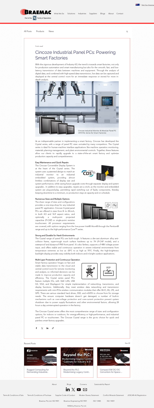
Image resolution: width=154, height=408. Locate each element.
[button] (71, 13)
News (51, 31)
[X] (73, 389)
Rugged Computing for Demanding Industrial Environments (38, 370)
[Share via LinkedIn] (47, 328)
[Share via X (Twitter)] (42, 328)
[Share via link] (53, 328)
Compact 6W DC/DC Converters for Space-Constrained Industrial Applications (110, 370)
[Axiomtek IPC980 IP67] (40, 356)
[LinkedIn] (67, 389)
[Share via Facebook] (36, 328)
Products (40, 31)
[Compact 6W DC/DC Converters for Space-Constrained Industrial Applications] (113, 356)
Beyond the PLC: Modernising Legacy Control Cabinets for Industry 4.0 (76, 370)
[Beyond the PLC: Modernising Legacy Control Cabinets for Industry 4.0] (77, 356)
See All (127, 343)
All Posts (28, 31)
